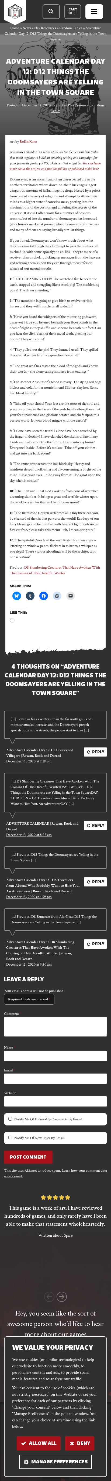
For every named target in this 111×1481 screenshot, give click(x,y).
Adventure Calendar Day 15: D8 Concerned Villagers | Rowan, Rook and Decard (39, 753)
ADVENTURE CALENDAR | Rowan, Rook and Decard (42, 826)
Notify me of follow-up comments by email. (48, 1119)
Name (9, 1047)
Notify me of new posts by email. (39, 1138)
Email (9, 1070)
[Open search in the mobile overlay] (51, 11)
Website (10, 1093)
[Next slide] (62, 1297)
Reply (98, 752)
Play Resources (79, 105)
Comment (12, 1013)
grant (59, 105)
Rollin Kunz (28, 141)
